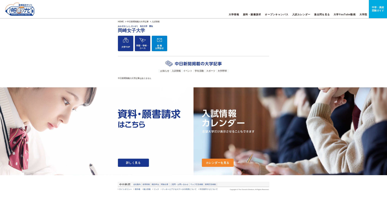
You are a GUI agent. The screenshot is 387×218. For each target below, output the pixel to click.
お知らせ (164, 70)
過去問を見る (322, 14)
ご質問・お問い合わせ (179, 184)
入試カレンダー (301, 14)
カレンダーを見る (217, 162)
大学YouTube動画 (345, 14)
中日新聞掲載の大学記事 (138, 21)
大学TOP (125, 47)
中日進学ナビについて (209, 189)
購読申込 (155, 184)
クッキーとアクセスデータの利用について (179, 189)
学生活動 (199, 70)
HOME (121, 21)
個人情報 (147, 189)
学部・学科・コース (142, 46)
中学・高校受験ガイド (378, 9)
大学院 (363, 14)
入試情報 (156, 21)
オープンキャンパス (276, 14)
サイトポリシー (125, 189)
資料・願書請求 (252, 14)
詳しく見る (133, 162)
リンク (156, 189)
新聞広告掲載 (210, 184)
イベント (187, 70)
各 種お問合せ (159, 46)
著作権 (137, 189)
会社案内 (137, 184)
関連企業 (164, 184)
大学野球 (222, 70)
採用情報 (146, 184)
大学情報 (234, 14)
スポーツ (210, 70)
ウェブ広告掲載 (196, 184)
